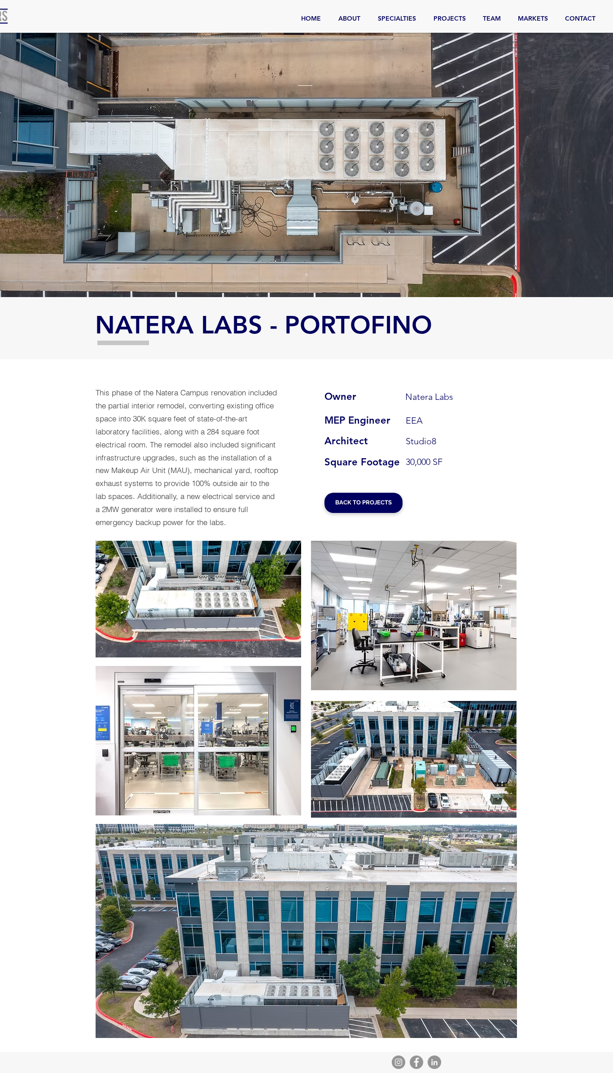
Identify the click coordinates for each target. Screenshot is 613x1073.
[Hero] (306, 274)
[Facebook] (416, 1062)
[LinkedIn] (434, 1062)
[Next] (562, 165)
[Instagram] (398, 1062)
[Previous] (50, 165)
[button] (198, 599)
